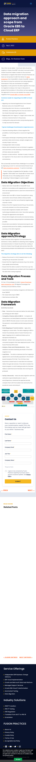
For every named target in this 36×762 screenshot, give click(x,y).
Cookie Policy (9, 735)
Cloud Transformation (20, 537)
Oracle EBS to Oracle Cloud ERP (20, 94)
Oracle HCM (9, 591)
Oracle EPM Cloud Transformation (16, 688)
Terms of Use (9, 738)
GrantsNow (9, 717)
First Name (8, 434)
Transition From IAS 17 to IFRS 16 (15, 714)
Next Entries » (25, 657)
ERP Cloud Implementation (14, 680)
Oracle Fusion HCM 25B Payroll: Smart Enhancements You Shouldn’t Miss (16, 632)
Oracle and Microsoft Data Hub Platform (18, 682)
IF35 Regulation (10, 712)
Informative (10, 539)
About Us (8, 729)
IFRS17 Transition (10, 706)
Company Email (10, 447)
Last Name (8, 440)
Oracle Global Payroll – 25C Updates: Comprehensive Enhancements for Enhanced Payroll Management (16, 581)
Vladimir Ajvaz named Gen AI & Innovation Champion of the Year (17, 533)
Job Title (8, 453)
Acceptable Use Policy (12, 741)
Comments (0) (11, 52)
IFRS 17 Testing (9, 709)
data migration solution (11, 168)
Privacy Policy (9, 732)
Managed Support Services (14, 685)
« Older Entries (10, 657)
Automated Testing (11, 691)
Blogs (8, 59)
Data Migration (10, 694)
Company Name (10, 460)
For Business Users (18, 59)
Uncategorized (21, 591)
